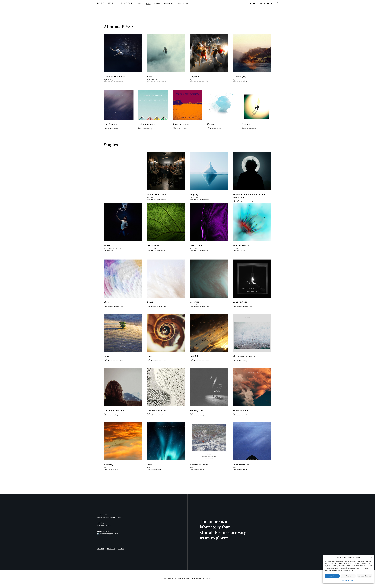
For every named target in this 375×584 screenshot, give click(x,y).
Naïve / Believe (102, 517)
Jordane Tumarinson (114, 3)
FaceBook (111, 548)
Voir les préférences (364, 576)
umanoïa (208, 578)
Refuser (348, 576)
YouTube (121, 548)
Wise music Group (104, 525)
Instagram (100, 548)
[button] (371, 558)
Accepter (332, 576)
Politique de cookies (348, 580)
